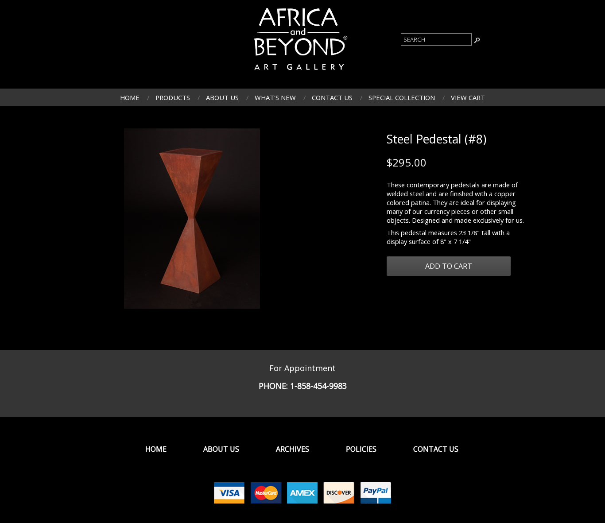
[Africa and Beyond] (299, 72)
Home (130, 97)
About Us (222, 97)
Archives (292, 449)
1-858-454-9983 (318, 385)
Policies (361, 449)
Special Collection (401, 97)
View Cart (468, 97)
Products (172, 97)
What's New (275, 97)
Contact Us (332, 97)
